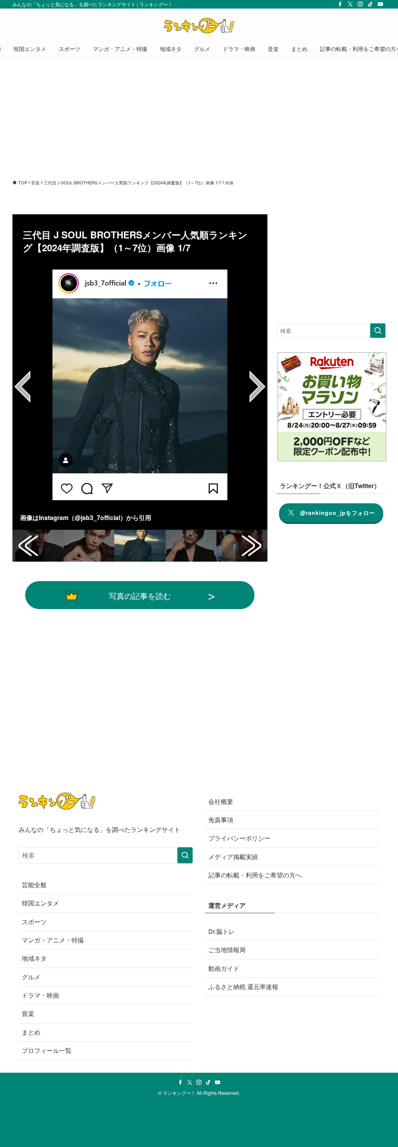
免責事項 (220, 819)
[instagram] (360, 4)
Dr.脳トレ (221, 931)
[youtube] (380, 4)
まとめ (31, 1032)
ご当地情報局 (227, 949)
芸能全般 (34, 884)
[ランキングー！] (199, 25)
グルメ (31, 976)
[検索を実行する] (378, 330)
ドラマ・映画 (40, 995)
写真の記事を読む (140, 595)
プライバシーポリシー (239, 838)
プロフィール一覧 (47, 1050)
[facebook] (340, 4)
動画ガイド (223, 968)
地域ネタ (34, 958)
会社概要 (220, 801)
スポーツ (34, 921)
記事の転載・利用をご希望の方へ (255, 874)
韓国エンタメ (40, 902)
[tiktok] (370, 4)
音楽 (28, 1013)
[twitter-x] (350, 4)
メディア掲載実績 (233, 856)
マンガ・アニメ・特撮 (53, 939)
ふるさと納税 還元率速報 (243, 986)
